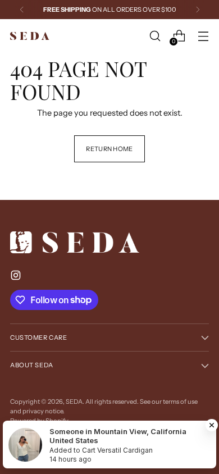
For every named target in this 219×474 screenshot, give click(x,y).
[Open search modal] (154, 36)
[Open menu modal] (203, 36)
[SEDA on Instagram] (17, 277)
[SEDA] (29, 36)
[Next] (197, 9)
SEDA (74, 401)
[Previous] (22, 9)
